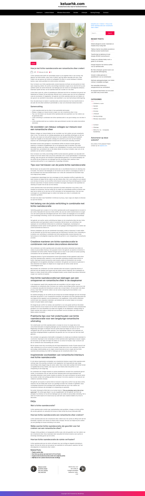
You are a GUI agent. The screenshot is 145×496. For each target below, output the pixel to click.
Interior (39, 12)
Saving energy (95, 12)
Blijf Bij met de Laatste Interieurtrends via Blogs (46, 457)
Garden (75, 12)
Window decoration (63, 12)
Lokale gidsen (49, 12)
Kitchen (95, 111)
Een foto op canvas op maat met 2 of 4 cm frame (46, 454)
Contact (105, 12)
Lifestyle (84, 12)
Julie (35, 72)
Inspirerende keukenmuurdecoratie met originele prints (48, 456)
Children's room (98, 103)
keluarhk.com (72, 3)
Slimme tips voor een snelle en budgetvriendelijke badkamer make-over (73, 470)
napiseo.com (103, 145)
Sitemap (96, 127)
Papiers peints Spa (37, 452)
